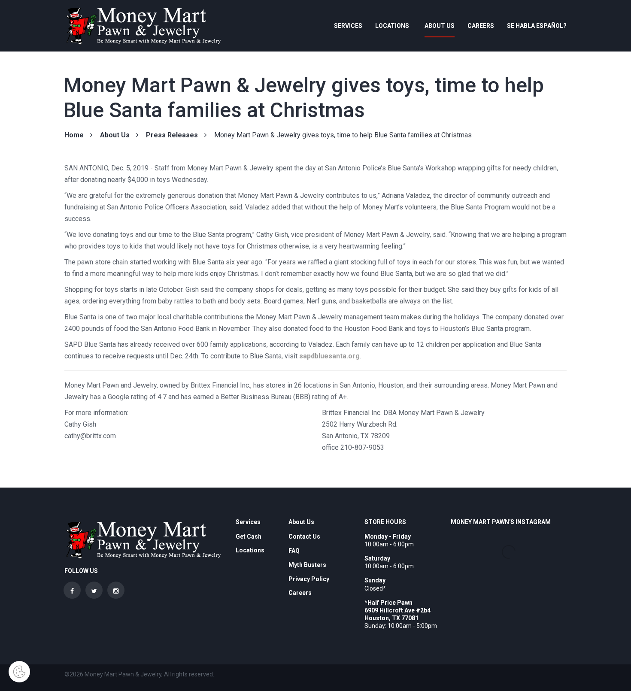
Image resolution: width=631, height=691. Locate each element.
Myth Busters (307, 564)
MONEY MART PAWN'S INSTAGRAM (501, 521)
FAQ (294, 550)
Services (348, 25)
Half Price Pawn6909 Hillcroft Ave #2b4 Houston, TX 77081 (397, 610)
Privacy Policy (308, 579)
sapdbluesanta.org (329, 356)
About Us (440, 25)
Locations (392, 25)
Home (74, 135)
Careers (480, 25)
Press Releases (172, 135)
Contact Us (304, 536)
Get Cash (248, 536)
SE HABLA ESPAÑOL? (537, 25)
